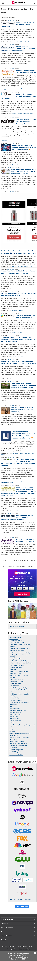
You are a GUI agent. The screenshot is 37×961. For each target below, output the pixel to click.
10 (20, 561)
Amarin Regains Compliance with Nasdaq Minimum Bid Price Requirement (18, 49)
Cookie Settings (24, 949)
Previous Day (9, 566)
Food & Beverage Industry (28, 557)
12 (25, 561)
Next (18, 563)
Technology (27, 41)
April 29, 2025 (10, 20)
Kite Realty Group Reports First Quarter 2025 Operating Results (26, 122)
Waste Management (16, 750)
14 (29, 561)
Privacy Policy (11, 949)
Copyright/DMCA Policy (25, 946)
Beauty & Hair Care (15, 659)
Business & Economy (17, 88)
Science (12, 731)
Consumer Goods (16, 266)
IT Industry (13, 704)
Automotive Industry (16, 651)
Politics (12, 723)
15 (32, 561)
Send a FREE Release (16, 626)
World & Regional (15, 752)
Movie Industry (14, 716)
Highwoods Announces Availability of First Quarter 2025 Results (18, 96)
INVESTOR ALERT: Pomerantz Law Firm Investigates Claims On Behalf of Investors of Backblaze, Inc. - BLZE (18, 339)
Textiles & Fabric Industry (18, 743)
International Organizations (19, 702)
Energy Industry (15, 684)
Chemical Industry (15, 667)
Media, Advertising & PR (26, 266)
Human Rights (14, 698)
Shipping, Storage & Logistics (19, 733)
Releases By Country (16, 640)
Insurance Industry (15, 700)
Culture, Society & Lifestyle (18, 41)
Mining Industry (14, 714)
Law (22, 356)
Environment (14, 686)
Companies (13, 669)
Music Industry (14, 719)
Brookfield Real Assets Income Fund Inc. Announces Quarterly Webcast (17, 517)
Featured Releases (15, 637)
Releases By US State (16, 642)
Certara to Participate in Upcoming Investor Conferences (17, 24)
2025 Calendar (20, 566)
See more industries (16, 755)
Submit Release (22, 906)
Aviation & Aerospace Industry (19, 653)
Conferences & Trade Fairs (18, 671)
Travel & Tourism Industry (18, 745)
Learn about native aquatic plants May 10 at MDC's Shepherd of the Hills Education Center (23, 385)
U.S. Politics (13, 748)
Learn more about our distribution (21, 899)
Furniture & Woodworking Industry (21, 690)
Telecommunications (16, 741)
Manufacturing (15, 164)
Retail (11, 729)
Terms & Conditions (8, 946)
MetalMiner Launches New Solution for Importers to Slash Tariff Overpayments (24, 147)
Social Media (13, 735)
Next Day (30, 566)
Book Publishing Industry (18, 661)
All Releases (13, 639)
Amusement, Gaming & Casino (19, 649)
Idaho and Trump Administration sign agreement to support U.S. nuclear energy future (23, 171)
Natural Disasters (15, 721)
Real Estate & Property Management (22, 725)
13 (27, 561)
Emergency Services (16, 681)
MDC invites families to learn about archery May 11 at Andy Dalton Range (22, 410)
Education (12, 677)
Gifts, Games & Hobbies (17, 692)
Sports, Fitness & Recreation (19, 737)
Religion (12, 727)
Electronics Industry (16, 679)
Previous (8, 561)
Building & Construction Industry (20, 453)
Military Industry (15, 712)
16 (34, 561)
